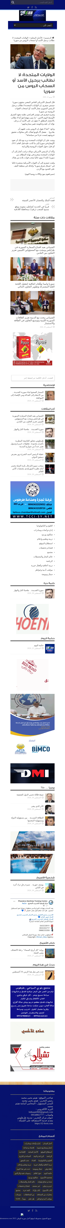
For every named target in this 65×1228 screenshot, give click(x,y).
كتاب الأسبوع (47, 1190)
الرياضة (49, 561)
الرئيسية (47, 38)
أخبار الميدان (47, 1143)
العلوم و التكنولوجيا (45, 526)
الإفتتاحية (22, 1152)
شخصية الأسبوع (46, 1177)
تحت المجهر (24, 1160)
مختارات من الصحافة (44, 1194)
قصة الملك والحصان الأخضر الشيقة (38, 199)
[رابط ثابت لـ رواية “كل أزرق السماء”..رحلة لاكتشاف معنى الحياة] (50, 957)
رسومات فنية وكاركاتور (23, 1173)
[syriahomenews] (32, 18)
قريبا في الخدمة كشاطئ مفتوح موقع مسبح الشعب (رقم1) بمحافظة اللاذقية (31, 207)
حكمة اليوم (39, 645)
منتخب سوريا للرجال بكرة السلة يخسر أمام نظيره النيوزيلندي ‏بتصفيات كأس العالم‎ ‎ (27, 469)
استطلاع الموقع (46, 543)
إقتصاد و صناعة (28, 1148)
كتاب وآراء (36, 1190)
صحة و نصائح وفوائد (45, 1182)
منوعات (18, 1194)
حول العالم (37, 1173)
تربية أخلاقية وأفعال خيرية (42, 565)
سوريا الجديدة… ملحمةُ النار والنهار (29, 429)
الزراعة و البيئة (39, 1156)
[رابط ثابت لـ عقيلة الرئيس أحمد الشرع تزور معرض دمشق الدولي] (50, 461)
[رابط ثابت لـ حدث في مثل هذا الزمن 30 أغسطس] (50, 979)
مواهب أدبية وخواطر (44, 570)
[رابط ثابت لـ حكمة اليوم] (50, 653)
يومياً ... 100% (21, 1199)
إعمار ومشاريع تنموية (44, 1148)
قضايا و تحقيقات (46, 548)
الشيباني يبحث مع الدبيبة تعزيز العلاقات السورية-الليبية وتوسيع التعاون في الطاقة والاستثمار (34, 320)
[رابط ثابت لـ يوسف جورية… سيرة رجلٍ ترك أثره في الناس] (50, 892)
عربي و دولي (47, 1186)
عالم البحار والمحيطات (43, 556)
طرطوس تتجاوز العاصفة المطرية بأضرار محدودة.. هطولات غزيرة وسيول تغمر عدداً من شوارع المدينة (27, 444)
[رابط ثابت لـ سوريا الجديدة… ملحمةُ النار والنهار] (50, 436)
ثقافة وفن (48, 1169)
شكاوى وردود (47, 534)
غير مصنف (36, 1186)
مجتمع (50, 552)
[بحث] (12, 2)
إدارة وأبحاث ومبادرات (43, 530)
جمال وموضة (47, 574)
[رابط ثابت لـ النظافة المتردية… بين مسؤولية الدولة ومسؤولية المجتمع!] (50, 825)
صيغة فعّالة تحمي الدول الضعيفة (30, 794)
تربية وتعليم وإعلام (45, 539)
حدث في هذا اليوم (23, 1169)
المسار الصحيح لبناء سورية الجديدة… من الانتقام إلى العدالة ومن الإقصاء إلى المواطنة (27, 395)
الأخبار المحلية (36, 38)
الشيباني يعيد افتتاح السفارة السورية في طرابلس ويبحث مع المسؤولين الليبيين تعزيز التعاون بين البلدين (33, 250)
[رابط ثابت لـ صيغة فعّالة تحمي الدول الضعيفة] (50, 802)
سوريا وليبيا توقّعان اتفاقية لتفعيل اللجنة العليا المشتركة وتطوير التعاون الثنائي (35, 285)
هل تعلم (31, 1199)
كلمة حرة (26, 1190)
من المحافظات (29, 1194)
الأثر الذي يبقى (37, 806)
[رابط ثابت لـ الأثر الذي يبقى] (50, 813)
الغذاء (34, 1160)
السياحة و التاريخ (25, 1156)
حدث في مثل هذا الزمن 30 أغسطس (28, 972)
